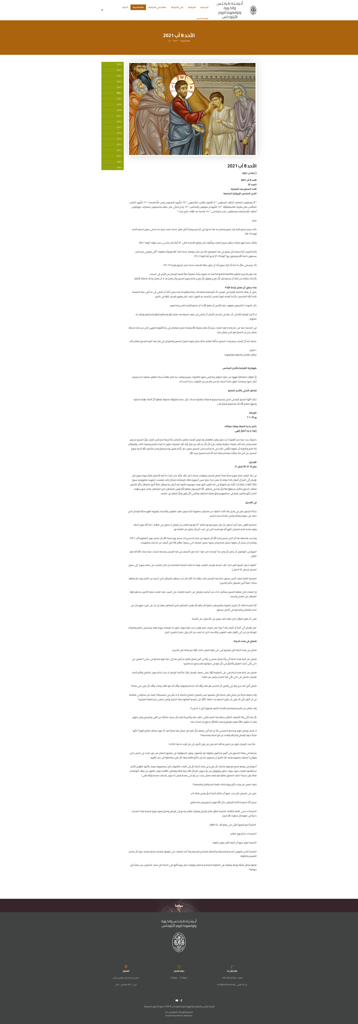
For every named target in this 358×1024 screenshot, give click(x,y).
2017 (119, 116)
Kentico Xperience (184, 1016)
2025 (119, 70)
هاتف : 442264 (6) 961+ (232, 978)
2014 (119, 133)
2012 (119, 144)
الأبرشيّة (192, 7)
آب (169, 41)
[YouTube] (177, 1000)
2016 (119, 121)
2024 (119, 75)
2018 (119, 110)
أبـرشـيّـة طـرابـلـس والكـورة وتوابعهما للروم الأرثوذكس (230, 10)
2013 (119, 138)
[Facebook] (181, 1000)
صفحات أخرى (202, 18)
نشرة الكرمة (138, 7)
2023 (119, 81)
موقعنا (179, 905)
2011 (119, 150)
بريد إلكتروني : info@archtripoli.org (232, 984)
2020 (119, 98)
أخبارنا (125, 7)
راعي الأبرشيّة (177, 7)
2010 (119, 156)
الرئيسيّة (204, 7)
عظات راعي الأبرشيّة (157, 7)
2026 (119, 64)
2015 (119, 127)
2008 (119, 167)
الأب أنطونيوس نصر (173, 1012)
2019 (119, 104)
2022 (119, 87)
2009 (119, 161)
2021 (175, 41)
